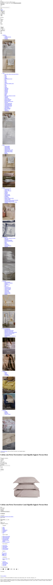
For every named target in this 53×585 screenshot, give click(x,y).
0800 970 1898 (4, 558)
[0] (1, 33)
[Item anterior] (1, 1)
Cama (2, 451)
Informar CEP (2, 27)
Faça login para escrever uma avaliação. (6, 516)
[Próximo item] (1, 5)
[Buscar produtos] (1, 8)
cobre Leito (5, 451)
